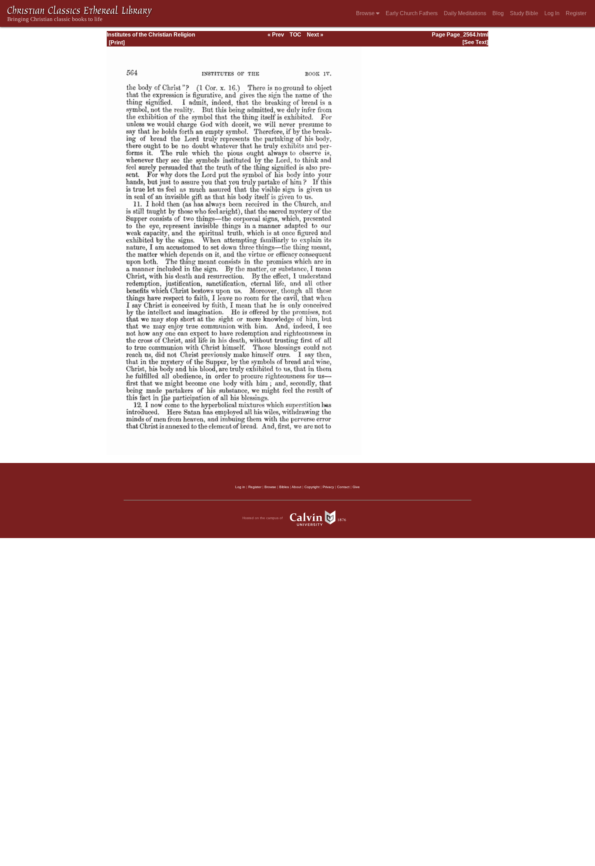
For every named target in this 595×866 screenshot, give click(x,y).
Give (356, 487)
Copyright (312, 487)
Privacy (328, 487)
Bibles (284, 487)
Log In (552, 13)
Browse (366, 13)
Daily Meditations (465, 13)
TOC (295, 35)
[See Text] (475, 42)
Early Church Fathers (412, 13)
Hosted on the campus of (263, 517)
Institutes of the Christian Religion (151, 35)
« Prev (276, 35)
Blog (498, 13)
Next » (315, 35)
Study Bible (524, 13)
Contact (343, 487)
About (296, 487)
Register (576, 13)
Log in (240, 487)
